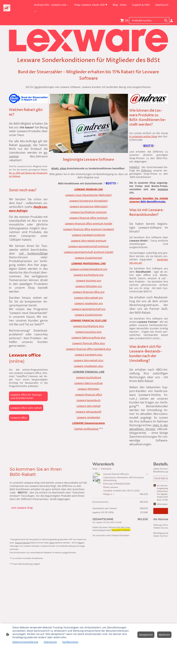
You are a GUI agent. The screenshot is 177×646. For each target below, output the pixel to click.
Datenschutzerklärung (25, 642)
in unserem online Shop (143, 136)
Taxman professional (86, 428)
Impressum (50, 642)
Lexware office (19, 417)
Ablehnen (164, 634)
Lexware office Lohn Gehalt (26, 407)
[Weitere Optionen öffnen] (35, 11)
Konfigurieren (70, 642)
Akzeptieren (146, 634)
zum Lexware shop (22, 507)
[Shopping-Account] (171, 20)
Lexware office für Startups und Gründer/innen (26, 396)
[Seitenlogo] (6, 7)
